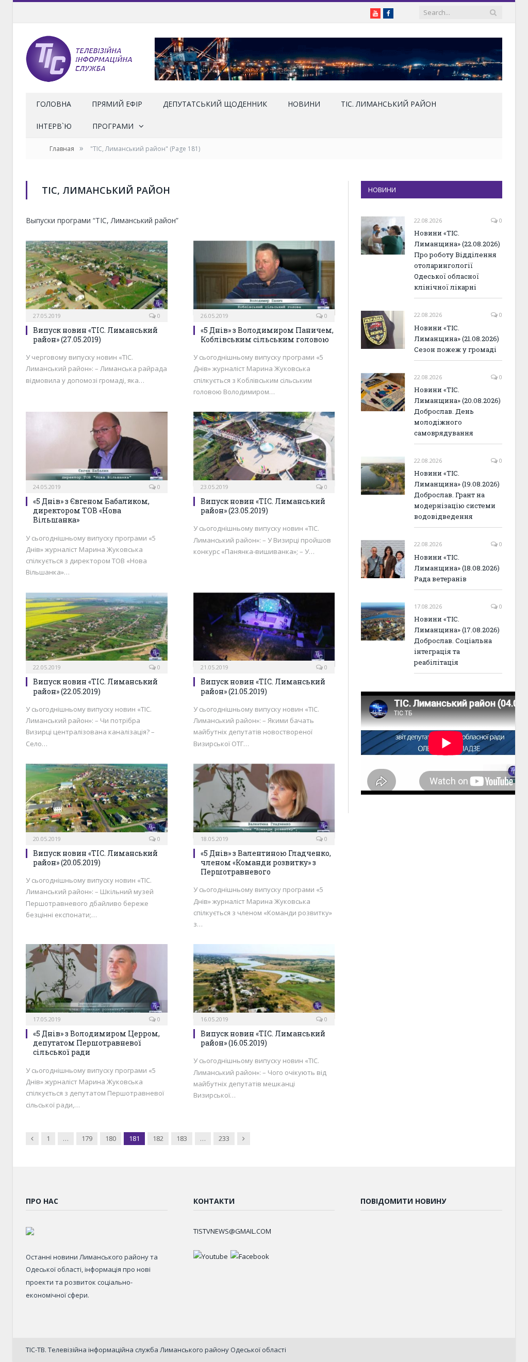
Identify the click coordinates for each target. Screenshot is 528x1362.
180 (110, 1138)
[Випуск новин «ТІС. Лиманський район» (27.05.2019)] (97, 278)
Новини (304, 104)
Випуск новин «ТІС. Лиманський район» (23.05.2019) (263, 505)
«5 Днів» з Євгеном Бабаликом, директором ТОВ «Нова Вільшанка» (91, 510)
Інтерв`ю (54, 126)
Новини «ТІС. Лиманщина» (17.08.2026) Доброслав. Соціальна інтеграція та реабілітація (457, 640)
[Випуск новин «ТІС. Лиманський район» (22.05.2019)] (97, 630)
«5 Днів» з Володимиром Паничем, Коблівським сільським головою (267, 334)
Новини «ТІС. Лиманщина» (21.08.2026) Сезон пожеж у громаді (456, 338)
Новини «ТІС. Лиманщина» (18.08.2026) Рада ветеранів (457, 567)
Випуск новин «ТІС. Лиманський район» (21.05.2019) (263, 686)
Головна (53, 104)
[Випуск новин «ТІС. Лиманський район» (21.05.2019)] (264, 630)
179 (86, 1138)
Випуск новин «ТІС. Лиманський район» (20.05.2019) (95, 857)
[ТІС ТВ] (79, 58)
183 (181, 1138)
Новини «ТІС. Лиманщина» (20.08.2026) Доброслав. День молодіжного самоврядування (457, 411)
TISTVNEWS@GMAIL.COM (232, 1231)
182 (158, 1138)
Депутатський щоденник (215, 104)
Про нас (42, 1201)
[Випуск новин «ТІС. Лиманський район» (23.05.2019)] (264, 449)
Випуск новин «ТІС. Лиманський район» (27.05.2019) (95, 334)
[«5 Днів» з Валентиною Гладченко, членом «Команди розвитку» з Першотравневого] (264, 801)
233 (224, 1138)
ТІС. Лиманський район (388, 104)
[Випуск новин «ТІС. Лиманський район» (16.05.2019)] (264, 981)
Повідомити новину (403, 1201)
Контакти (214, 1201)
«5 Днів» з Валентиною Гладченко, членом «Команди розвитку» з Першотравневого (266, 862)
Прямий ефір (117, 104)
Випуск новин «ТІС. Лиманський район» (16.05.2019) (263, 1038)
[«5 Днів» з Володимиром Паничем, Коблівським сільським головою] (264, 278)
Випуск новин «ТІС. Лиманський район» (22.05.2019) (95, 686)
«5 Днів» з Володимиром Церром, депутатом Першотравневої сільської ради (96, 1043)
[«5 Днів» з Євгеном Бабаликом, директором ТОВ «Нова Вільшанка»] (97, 449)
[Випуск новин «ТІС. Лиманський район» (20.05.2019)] (97, 801)
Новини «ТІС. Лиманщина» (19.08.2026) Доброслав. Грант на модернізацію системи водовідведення (457, 494)
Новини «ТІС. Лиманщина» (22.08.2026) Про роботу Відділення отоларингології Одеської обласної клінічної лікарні (457, 260)
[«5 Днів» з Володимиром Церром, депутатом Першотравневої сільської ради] (97, 981)
